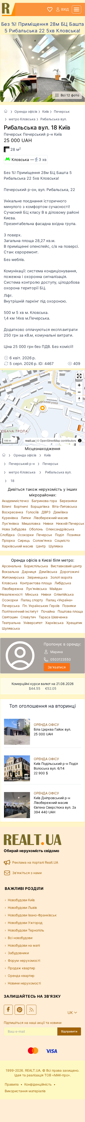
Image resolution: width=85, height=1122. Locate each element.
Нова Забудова (14, 529)
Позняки (73, 535)
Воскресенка (13, 512)
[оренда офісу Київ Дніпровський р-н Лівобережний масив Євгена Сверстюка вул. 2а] (18, 802)
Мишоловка (31, 523)
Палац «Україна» (59, 600)
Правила (12, 1084)
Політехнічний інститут (20, 611)
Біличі (7, 506)
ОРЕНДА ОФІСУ (46, 725)
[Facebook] (8, 1010)
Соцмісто (62, 540)
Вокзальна (11, 572)
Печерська (11, 606)
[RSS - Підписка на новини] (31, 1010)
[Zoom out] (79, 392)
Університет (33, 623)
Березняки (68, 501)
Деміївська (48, 572)
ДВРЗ (46, 512)
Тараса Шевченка (53, 617)
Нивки (48, 523)
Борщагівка (40, 506)
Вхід (65, 9)
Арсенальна (12, 566)
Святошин (10, 617)
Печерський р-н (22, 464)
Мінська (32, 594)
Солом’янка (43, 540)
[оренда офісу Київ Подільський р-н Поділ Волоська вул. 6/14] (18, 766)
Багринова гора (45, 501)
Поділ (60, 535)
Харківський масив (18, 546)
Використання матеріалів (25, 1091)
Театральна (11, 623)
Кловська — (29, 159)
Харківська (54, 623)
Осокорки (25, 535)
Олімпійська (64, 594)
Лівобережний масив (51, 518)
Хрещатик (74, 623)
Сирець (24, 540)
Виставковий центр (66, 566)
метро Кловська (22, 119)
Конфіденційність (38, 1084)
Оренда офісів (25, 111)
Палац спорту (32, 600)
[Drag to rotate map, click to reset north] (79, 398)
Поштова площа (70, 611)
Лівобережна (13, 589)
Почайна (48, 611)
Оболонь (36, 529)
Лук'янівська (37, 589)
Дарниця (29, 572)
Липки (26, 518)
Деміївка (60, 512)
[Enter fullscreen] (79, 376)
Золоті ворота (61, 577)
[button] (42, 408)
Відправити (69, 1031)
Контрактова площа (36, 583)
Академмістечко (16, 501)
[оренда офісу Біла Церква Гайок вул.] (18, 729)
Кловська (10, 583)
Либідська (63, 583)
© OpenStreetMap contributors (56, 440)
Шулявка (56, 546)
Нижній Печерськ (70, 523)
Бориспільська (36, 566)
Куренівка (10, 518)
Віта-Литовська (64, 506)
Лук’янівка (11, 523)
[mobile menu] (76, 9)
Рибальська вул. (53, 119)
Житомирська (13, 577)
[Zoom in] (79, 385)
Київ (45, 111)
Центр (41, 546)
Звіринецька (37, 577)
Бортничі (21, 506)
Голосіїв (33, 512)
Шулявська (11, 628)
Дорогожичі (69, 572)
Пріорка (9, 540)
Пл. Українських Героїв (41, 606)
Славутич (29, 617)
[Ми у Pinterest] (20, 1010)
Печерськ (62, 111)
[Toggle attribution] (80, 440)
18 (12, 481)
